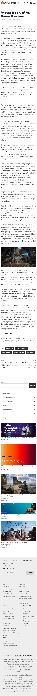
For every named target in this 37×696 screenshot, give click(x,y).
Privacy (5, 641)
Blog (24, 625)
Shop (4, 418)
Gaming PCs (6, 586)
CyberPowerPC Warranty (10, 628)
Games (3, 19)
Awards (25, 613)
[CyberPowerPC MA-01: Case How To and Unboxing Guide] (18, 454)
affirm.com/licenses (26, 691)
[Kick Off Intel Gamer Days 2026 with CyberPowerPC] (18, 430)
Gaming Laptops (8, 589)
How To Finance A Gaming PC (10, 515)
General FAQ (6, 625)
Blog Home (6, 393)
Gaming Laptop (19, 352)
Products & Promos (19, 397)
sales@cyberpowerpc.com (13, 565)
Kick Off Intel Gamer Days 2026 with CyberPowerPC (17, 438)
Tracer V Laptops (24, 591)
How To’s (19, 406)
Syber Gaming (7, 591)
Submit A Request (8, 613)
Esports (5, 584)
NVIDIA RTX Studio (24, 589)
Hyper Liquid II (23, 584)
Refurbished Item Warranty (11, 633)
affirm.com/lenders (8, 688)
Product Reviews (19, 410)
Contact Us (6, 611)
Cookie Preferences (8, 643)
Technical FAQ (7, 623)
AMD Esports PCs (24, 603)
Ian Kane (9, 19)
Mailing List (26, 611)
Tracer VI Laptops (24, 594)
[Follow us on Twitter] (10, 568)
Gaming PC (30, 352)
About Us (26, 609)
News (19, 414)
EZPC (4, 598)
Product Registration (9, 618)
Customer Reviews (28, 616)
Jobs (24, 618)
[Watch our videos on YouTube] (7, 568)
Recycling (26, 621)
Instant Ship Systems (9, 596)
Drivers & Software (8, 616)
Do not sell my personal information (14, 648)
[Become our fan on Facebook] (4, 568)
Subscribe (30, 572)
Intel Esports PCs (24, 601)
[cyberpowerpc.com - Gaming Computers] (9, 3)
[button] (24, 3)
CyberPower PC (21, 348)
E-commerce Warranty (9, 630)
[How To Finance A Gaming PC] (18, 508)
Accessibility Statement (10, 645)
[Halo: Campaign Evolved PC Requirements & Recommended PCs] (18, 484)
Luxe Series (22, 586)
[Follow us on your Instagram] (13, 568)
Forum (5, 635)
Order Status (6, 621)
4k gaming (9, 348)
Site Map (25, 623)
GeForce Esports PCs (25, 596)
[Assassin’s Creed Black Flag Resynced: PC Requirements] (18, 531)
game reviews (6, 352)
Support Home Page (9, 609)
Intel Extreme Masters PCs (26, 598)
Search (3, 382)
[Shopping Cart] (27, 3)
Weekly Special (7, 594)
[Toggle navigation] (34, 2)
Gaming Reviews (19, 401)
